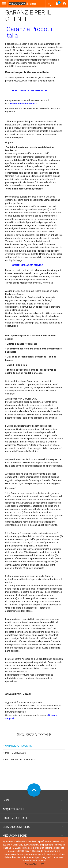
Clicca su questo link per (19, 121)
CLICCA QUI (31, 863)
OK (42, 863)
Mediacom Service (45, 270)
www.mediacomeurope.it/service (24, 188)
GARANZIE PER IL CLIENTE (18, 745)
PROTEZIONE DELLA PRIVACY (20, 759)
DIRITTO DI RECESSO (15, 752)
